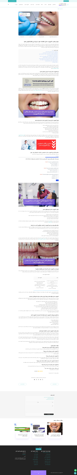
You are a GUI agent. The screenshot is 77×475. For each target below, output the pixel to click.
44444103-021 (37, 447)
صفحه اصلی (61, 8)
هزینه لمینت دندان (47, 455)
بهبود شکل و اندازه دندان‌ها (54, 165)
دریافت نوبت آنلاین (38, 449)
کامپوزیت (50, 36)
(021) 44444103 (13, 1)
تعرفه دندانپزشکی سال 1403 (46, 452)
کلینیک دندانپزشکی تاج (56, 68)
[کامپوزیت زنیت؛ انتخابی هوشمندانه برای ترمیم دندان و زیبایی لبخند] (38, 428)
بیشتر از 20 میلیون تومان (54, 178)
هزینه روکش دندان (47, 464)
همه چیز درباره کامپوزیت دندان (38, 90)
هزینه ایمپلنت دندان (47, 459)
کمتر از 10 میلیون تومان (54, 175)
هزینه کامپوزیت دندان (47, 457)
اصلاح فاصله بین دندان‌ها (54, 164)
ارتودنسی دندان (36, 462)
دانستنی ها (54, 36)
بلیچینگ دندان (36, 455)
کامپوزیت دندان (36, 457)
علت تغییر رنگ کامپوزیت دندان (42, 239)
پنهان (52, 50)
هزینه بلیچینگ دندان (47, 462)
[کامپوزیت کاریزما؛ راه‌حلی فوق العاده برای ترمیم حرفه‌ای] (22, 428)
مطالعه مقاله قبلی (54, 384)
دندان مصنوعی (36, 464)
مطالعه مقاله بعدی (22, 384)
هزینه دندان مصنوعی (47, 461)
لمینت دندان (36, 452)
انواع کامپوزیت (50, 222)
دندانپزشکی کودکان (35, 459)
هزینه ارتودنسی (48, 454)
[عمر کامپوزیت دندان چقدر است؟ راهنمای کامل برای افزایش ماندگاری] (55, 428)
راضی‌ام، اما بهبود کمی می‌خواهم (53, 170)
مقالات (58, 8)
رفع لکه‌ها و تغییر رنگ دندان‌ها (53, 163)
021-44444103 (24, 454)
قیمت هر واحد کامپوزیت (21, 135)
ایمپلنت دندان (36, 454)
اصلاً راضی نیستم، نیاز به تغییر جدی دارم (52, 169)
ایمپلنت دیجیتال (36, 461)
